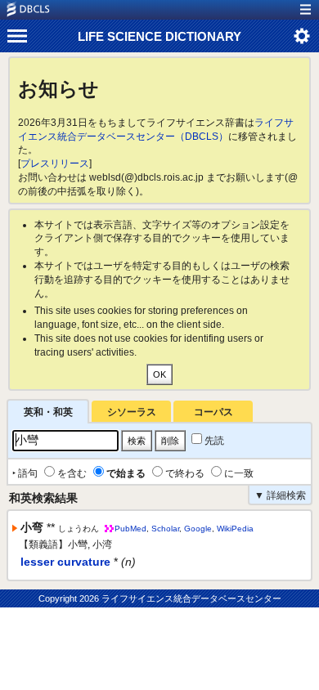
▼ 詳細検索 (280, 495)
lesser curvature (65, 561)
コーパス (213, 412)
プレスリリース (54, 163)
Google (198, 528)
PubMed (130, 528)
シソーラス (131, 412)
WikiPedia (235, 528)
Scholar (165, 528)
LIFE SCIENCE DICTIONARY (159, 36)
